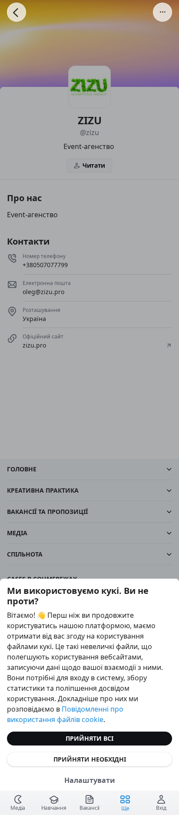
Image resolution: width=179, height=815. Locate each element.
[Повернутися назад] (16, 12)
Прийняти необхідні (89, 759)
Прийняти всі (89, 738)
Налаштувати (89, 780)
